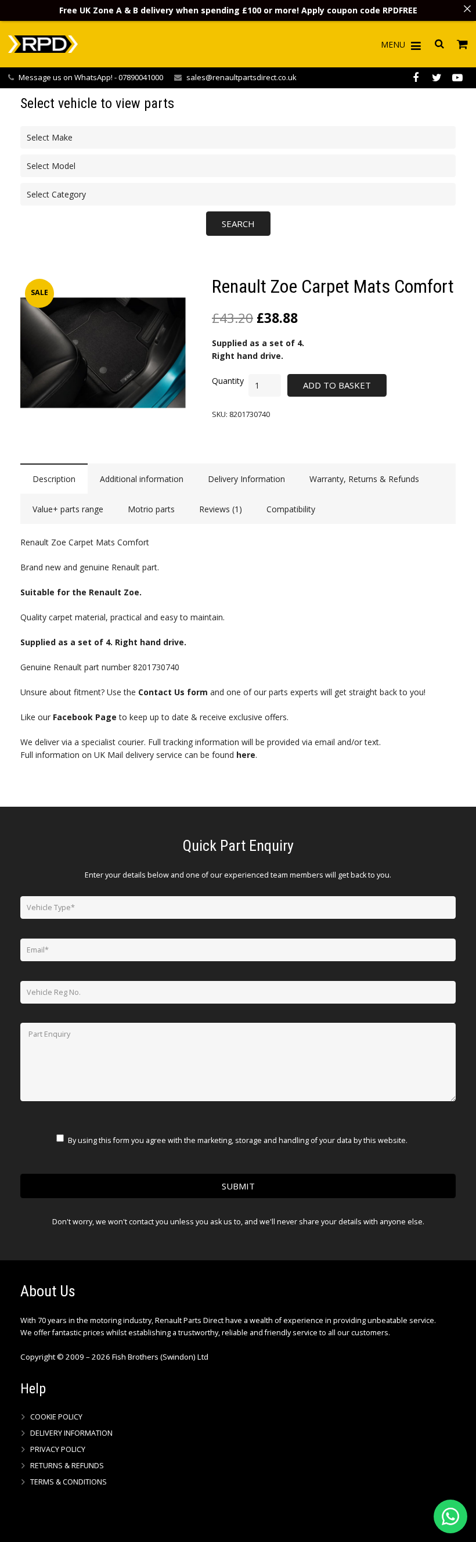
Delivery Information (71, 1433)
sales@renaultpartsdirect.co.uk (241, 77)
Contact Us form (173, 692)
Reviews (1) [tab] (220, 509)
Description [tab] (54, 478)
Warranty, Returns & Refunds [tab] (364, 478)
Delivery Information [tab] (246, 478)
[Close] (467, 8)
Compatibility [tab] (290, 509)
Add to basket (337, 385)
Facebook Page (85, 717)
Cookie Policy (56, 1417)
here (245, 754)
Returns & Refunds (67, 1466)
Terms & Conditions (68, 1482)
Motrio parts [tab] (151, 509)
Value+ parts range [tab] (68, 509)
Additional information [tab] (141, 478)
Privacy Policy (57, 1449)
